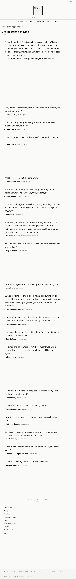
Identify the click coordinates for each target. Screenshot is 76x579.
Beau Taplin (10, 236)
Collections (23, 571)
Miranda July (11, 357)
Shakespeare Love (10, 517)
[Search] (71, 1)
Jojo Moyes (10, 214)
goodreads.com (26, 309)
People (30, 21)
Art (5, 533)
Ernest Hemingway (13, 309)
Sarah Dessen (11, 439)
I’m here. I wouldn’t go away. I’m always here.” (26, 405)
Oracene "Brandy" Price (25, 59)
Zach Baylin (10, 59)
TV (48, 21)
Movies (40, 21)
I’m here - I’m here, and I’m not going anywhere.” (27, 461)
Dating (6, 511)
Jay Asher (9, 288)
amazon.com (19, 214)
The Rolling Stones (13, 181)
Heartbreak (7, 514)
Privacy (54, 571)
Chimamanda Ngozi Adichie (17, 454)
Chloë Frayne (11, 129)
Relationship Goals (10, 523)
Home (3, 27)
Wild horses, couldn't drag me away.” (21, 178)
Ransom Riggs (11, 465)
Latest (20, 21)
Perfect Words (8, 520)
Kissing (6, 527)
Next (47, 499)
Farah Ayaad (11, 196)
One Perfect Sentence (11, 530)
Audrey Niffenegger (13, 424)
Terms (61, 571)
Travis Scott (10, 114)
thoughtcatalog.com (23, 196)
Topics (56, 21)
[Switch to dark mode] (65, 1)
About (46, 571)
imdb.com (50, 59)
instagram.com (22, 129)
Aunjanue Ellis (41, 59)
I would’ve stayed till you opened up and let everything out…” (32, 284)
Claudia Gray (11, 339)
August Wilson (11, 250)
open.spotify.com (21, 114)
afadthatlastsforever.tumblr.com (27, 236)
